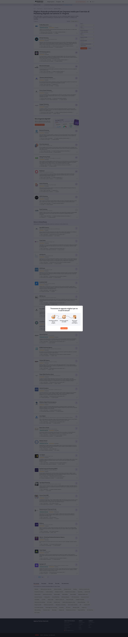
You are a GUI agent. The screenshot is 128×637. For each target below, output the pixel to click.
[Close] (81, 307)
